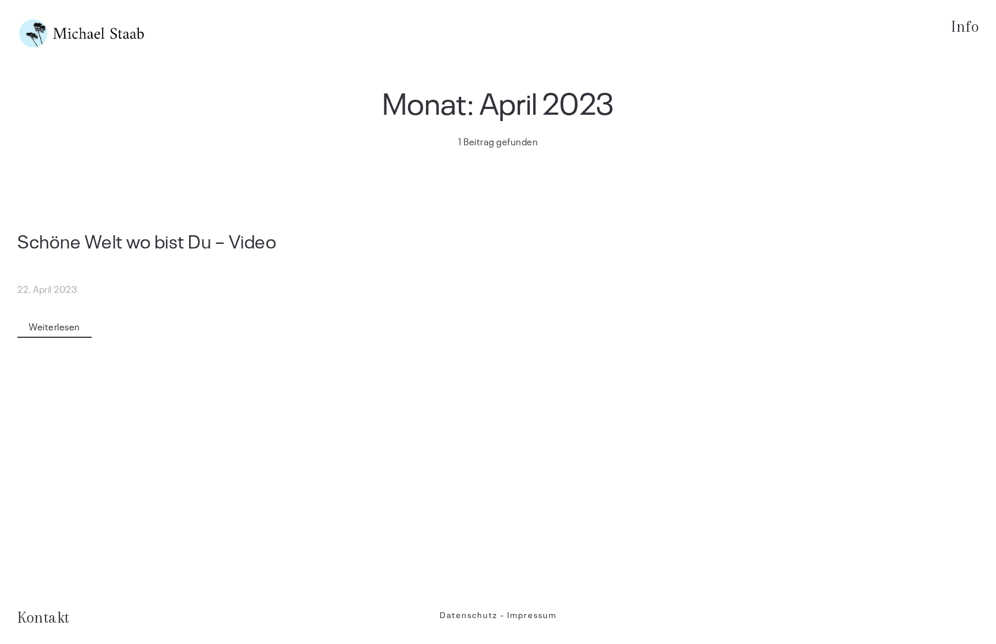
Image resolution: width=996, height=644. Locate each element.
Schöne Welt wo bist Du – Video (146, 240)
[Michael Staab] (81, 33)
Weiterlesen (54, 326)
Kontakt (43, 617)
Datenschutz (468, 614)
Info (965, 26)
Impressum (532, 614)
